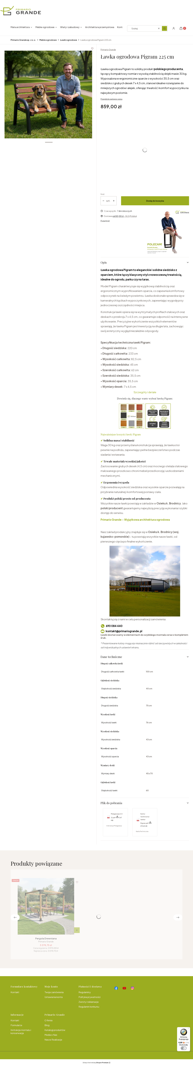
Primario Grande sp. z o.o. (23, 40)
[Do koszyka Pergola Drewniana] (77, 930)
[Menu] (188, 1028)
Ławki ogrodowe (68, 40)
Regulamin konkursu (89, 1006)
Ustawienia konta (54, 997)
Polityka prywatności (89, 997)
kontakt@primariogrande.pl (124, 631)
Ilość (103, 194)
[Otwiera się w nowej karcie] (116, 988)
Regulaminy (85, 992)
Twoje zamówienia (54, 992)
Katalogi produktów (55, 1030)
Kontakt (15, 992)
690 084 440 (114, 626)
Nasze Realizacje (53, 1039)
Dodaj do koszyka (155, 201)
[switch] (184, 1048)
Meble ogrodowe (48, 40)
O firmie (49, 1020)
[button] (164, 28)
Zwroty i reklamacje (89, 1001)
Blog (47, 1025)
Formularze (16, 1025)
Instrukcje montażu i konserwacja (21, 1032)
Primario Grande (108, 49)
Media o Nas (51, 1034)
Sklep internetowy (95, 1062)
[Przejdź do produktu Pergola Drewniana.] (46, 906)
